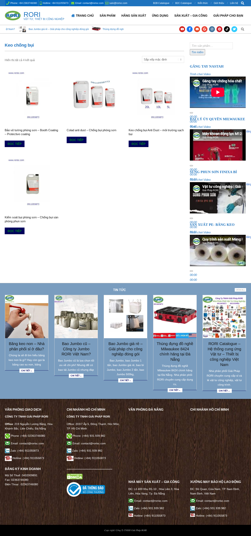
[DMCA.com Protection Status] (75, 475)
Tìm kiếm (197, 52)
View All (240, 290)
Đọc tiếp (15, 144)
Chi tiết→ (26, 370)
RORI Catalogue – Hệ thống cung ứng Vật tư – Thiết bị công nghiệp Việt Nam (224, 354)
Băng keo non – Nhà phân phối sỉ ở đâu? (27, 346)
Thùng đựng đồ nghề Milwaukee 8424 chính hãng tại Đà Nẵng (103, 29)
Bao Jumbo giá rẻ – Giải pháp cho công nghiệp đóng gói (125, 349)
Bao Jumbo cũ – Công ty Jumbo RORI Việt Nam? (76, 349)
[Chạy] (191, 112)
